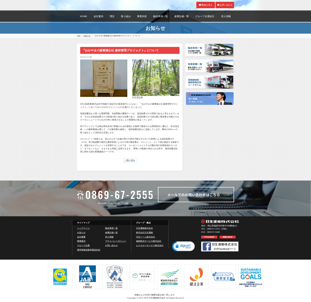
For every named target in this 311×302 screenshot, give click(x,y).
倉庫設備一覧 (111, 232)
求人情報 (109, 237)
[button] (183, 246)
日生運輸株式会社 (144, 228)
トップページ (83, 228)
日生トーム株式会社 (145, 237)
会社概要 (81, 237)
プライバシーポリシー (115, 241)
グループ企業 (83, 245)
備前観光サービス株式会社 (148, 241)
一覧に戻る (130, 160)
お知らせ (86, 36)
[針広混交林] (155, 94)
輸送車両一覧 (111, 228)
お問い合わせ (111, 245)
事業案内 (81, 241)
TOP (78, 36)
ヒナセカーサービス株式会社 (149, 245)
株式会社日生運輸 (144, 232)
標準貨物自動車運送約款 (88, 250)
